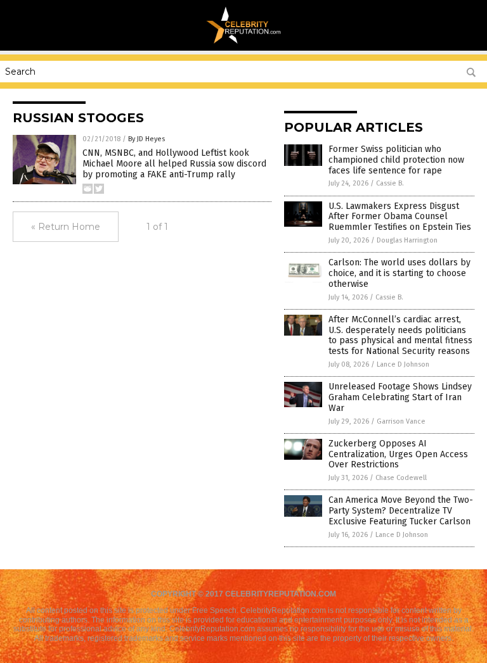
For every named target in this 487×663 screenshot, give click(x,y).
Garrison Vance (401, 421)
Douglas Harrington (407, 240)
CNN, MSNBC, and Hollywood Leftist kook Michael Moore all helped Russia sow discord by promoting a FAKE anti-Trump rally (174, 164)
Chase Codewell (401, 478)
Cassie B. (390, 183)
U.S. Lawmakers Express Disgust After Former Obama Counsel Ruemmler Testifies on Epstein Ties (399, 217)
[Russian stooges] (243, 41)
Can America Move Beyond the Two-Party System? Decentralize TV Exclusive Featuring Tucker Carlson (400, 511)
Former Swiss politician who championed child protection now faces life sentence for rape (396, 160)
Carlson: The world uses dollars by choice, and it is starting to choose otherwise (399, 273)
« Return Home (65, 226)
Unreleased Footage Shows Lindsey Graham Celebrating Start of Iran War (400, 397)
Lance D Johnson (403, 364)
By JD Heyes (146, 139)
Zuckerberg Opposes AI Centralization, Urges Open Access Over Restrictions (398, 454)
